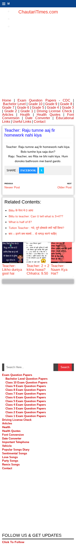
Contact (39, 121)
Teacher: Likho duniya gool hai (12, 270)
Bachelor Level (14, 104)
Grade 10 (35, 104)
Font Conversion (13, 434)
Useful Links (22, 121)
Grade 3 (68, 107)
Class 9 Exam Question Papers (25, 386)
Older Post (64, 187)
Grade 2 (10, 111)
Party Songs (10, 460)
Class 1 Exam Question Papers (25, 416)
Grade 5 (38, 107)
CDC (66, 100)
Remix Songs (11, 464)
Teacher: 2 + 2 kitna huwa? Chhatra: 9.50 (38, 270)
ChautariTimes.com (38, 11)
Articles (7, 114)
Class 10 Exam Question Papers (26, 382)
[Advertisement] (38, 56)
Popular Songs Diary (15, 449)
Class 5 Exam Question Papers (26, 401)
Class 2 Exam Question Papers (25, 412)
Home (6, 100)
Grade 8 (66, 104)
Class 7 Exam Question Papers (25, 393)
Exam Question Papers (37, 100)
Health (25, 114)
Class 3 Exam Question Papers (26, 408)
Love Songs (10, 457)
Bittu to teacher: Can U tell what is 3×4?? (36, 216)
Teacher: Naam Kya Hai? (59, 270)
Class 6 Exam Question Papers (25, 397)
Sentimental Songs (14, 453)
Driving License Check (54, 111)
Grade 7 (8, 107)
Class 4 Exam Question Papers (26, 404)
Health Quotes (48, 114)
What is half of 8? (20, 222)
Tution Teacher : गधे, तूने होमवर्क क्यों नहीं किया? (36, 227)
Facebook (28, 170)
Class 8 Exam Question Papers (25, 389)
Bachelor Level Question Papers (26, 378)
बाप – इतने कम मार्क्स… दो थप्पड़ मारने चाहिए (33, 233)
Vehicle (7, 445)
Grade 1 (26, 111)
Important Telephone (15, 442)
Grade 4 (53, 107)
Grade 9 (51, 104)
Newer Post (12, 187)
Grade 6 (23, 107)
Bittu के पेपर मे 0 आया (21, 210)
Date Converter (37, 118)
